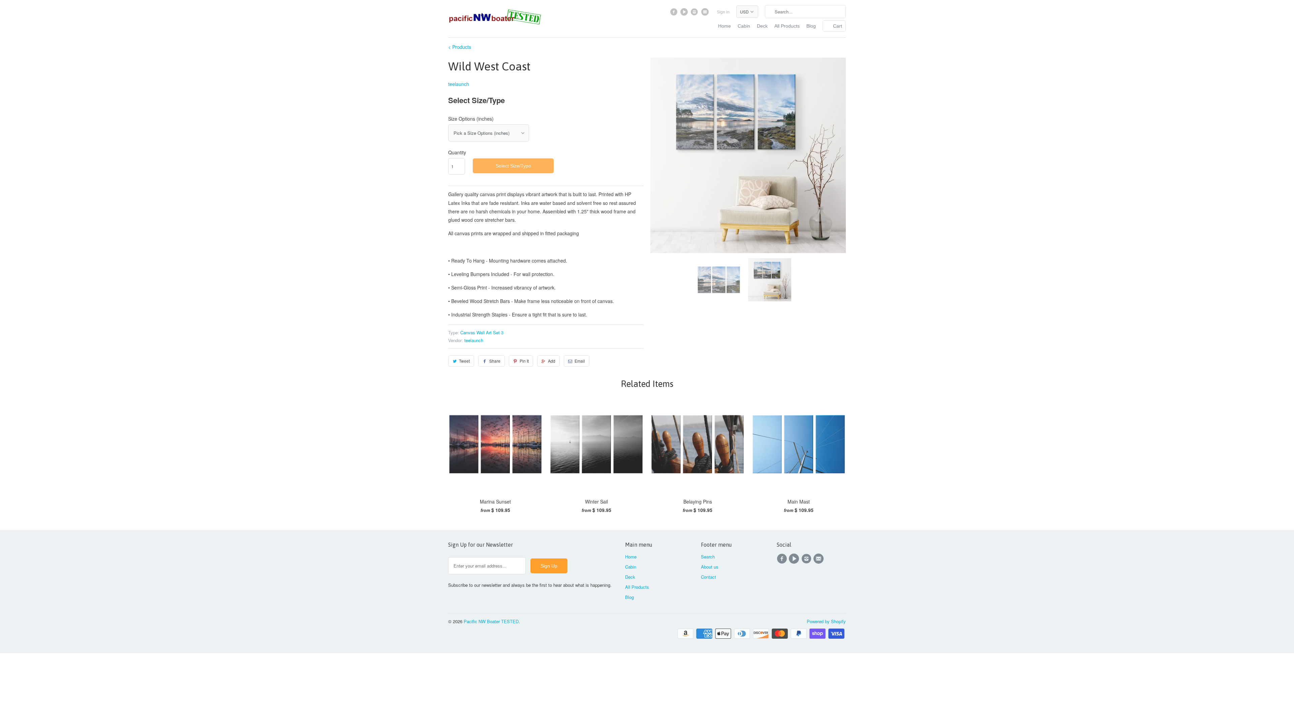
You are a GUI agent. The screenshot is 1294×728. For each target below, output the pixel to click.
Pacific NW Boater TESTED (491, 621)
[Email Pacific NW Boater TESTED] (705, 13)
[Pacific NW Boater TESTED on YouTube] (684, 13)
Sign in (723, 12)
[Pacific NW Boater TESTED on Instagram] (695, 13)
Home (724, 26)
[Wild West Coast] (748, 155)
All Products (787, 26)
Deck (762, 26)
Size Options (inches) (471, 118)
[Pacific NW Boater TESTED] (495, 17)
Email (580, 361)
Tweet (464, 361)
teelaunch (458, 84)
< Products (459, 46)
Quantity (457, 152)
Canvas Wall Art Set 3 (481, 332)
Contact (708, 577)
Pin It (524, 361)
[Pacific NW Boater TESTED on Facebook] (674, 13)
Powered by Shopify (826, 621)
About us (709, 567)
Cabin (744, 26)
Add (551, 361)
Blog (811, 26)
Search (708, 556)
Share (494, 361)
